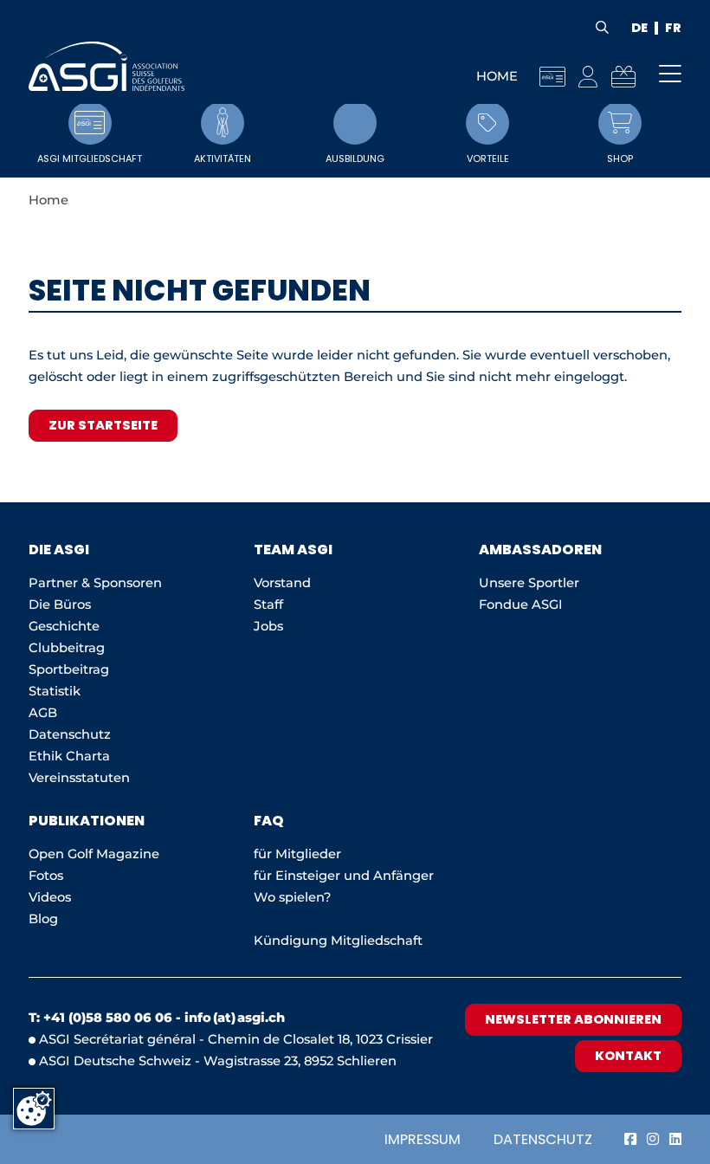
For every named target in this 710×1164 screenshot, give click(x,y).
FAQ (269, 821)
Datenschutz (543, 1139)
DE (639, 28)
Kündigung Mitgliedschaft (338, 940)
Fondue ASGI (521, 604)
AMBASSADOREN (540, 549)
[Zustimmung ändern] (34, 1108)
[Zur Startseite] (106, 66)
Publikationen (87, 821)
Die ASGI (59, 549)
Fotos (46, 875)
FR (673, 28)
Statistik (55, 691)
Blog (43, 919)
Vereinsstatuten (79, 778)
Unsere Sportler (529, 583)
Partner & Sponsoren (95, 583)
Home (497, 76)
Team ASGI (293, 549)
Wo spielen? (294, 897)
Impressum (422, 1139)
